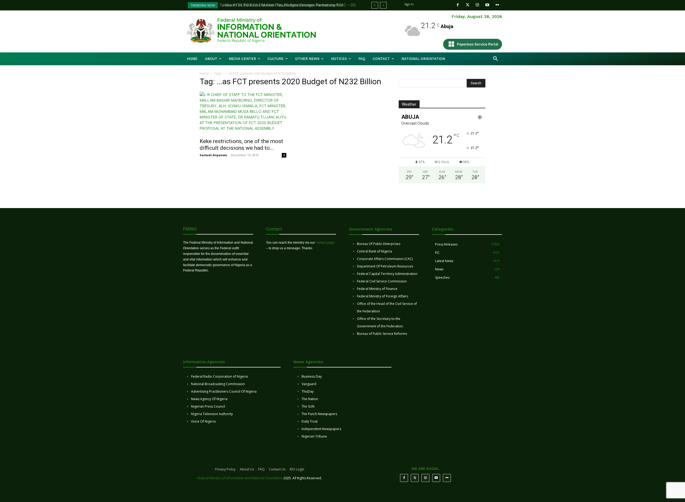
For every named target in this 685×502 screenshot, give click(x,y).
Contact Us (277, 469)
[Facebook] (457, 5)
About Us (247, 469)
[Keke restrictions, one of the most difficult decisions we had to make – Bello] (243, 113)
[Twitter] (467, 5)
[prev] (374, 5)
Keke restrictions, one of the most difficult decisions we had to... (241, 144)
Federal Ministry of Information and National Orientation (240, 478)
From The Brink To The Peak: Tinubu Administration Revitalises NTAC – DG (287, 5)
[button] (495, 58)
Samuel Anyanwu (213, 155)
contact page (325, 242)
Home (204, 73)
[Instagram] (477, 5)
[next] (383, 5)
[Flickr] (497, 5)
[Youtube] (487, 5)
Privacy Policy (225, 469)
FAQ (261, 469)
